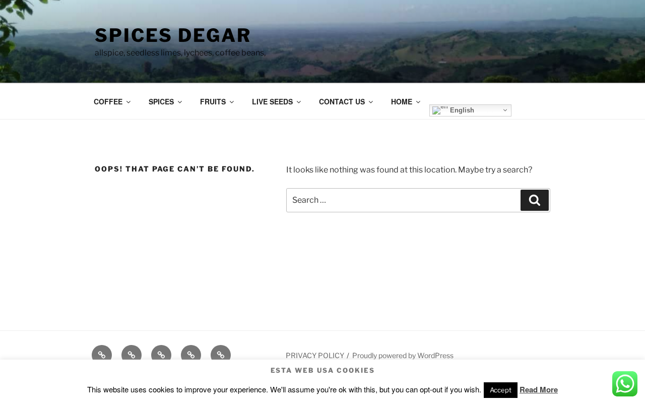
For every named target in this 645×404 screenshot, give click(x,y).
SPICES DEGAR (173, 35)
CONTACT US (342, 101)
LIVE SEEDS (272, 101)
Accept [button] (500, 390)
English (461, 109)
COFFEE (108, 101)
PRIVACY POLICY (315, 355)
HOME (401, 101)
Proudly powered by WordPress (403, 355)
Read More (539, 389)
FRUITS (213, 101)
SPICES (161, 101)
